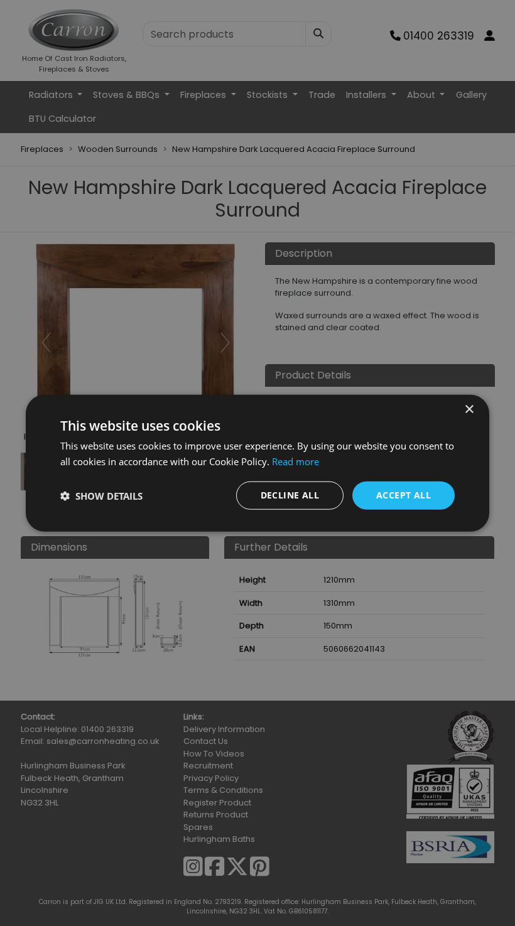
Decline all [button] (290, 495)
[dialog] (257, 463)
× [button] (469, 409)
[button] (101, 495)
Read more (295, 461)
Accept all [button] (403, 495)
